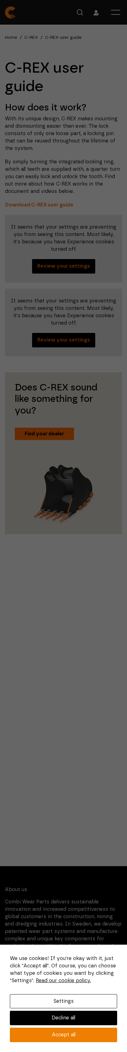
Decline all (63, 1017)
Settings (63, 1001)
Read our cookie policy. (63, 980)
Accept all (64, 1034)
